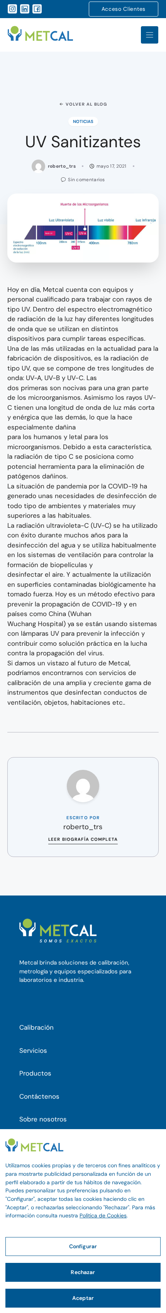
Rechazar (83, 1272)
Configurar (83, 1246)
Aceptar (83, 1297)
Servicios (33, 1050)
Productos (35, 1073)
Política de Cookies (103, 1215)
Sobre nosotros (43, 1119)
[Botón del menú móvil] (149, 35)
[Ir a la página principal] (40, 35)
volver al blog (86, 104)
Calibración (36, 1027)
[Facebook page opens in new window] (37, 8)
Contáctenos (39, 1096)
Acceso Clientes (124, 8)
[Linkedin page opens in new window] (24, 8)
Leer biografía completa (83, 839)
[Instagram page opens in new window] (12, 8)
